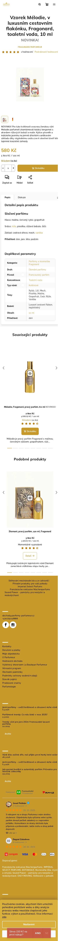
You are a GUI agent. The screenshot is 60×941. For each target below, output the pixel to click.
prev (3, 368)
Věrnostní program (11, 668)
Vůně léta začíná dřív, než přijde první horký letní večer (30, 755)
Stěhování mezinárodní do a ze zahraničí (29, 581)
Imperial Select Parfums (30, 586)
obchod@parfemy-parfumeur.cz (18, 615)
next (56, 368)
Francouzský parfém (39, 275)
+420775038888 (10, 618)
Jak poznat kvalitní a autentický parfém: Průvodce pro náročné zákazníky (29, 770)
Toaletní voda (35, 280)
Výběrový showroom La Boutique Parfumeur (24, 665)
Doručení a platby (11, 650)
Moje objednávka (11, 654)
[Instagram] (13, 624)
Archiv (8, 734)
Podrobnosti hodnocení (46, 52)
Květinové (33, 285)
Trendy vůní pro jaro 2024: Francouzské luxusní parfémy (26, 723)
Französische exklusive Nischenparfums (30, 589)
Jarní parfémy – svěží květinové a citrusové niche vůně (29, 707)
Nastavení (29, 924)
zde (4, 917)
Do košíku (39, 168)
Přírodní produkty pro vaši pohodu (30, 583)
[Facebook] (5, 624)
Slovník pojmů (9, 679)
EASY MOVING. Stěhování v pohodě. (36, 876)
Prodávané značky (11, 683)
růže (14, 226)
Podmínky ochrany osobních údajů (19, 675)
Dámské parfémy (37, 269)
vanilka (39, 233)
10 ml (31, 313)
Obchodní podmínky (12, 672)
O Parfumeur (8, 657)
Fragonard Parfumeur (30, 47)
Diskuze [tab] (22, 197)
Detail (28, 556)
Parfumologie (9, 686)
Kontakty (6, 646)
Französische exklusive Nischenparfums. (22, 867)
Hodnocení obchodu (12, 661)
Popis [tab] (7, 197)
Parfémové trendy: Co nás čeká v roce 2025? (24, 714)
